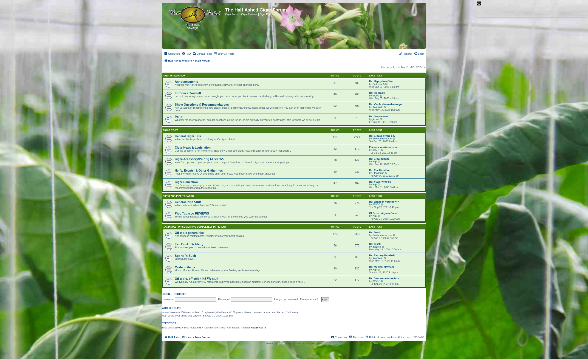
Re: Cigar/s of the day (382, 135)
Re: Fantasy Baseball (382, 255)
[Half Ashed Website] (194, 17)
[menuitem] (186, 54)
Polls (178, 117)
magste (377, 246)
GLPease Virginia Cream (383, 213)
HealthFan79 (258, 327)
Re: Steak (375, 244)
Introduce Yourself (188, 93)
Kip (375, 161)
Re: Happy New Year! (381, 81)
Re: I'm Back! (377, 92)
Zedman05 (378, 84)
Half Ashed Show (174, 75)
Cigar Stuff (170, 130)
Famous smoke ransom (383, 147)
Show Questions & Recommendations (202, 104)
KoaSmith (378, 107)
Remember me (308, 299)
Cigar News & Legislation (193, 147)
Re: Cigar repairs (379, 158)
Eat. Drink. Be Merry (189, 244)
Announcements (186, 81)
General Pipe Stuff (188, 202)
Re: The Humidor (379, 170)
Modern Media (185, 267)
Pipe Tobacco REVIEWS (192, 213)
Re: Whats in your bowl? (384, 201)
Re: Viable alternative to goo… (387, 104)
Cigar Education (186, 182)
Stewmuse (378, 173)
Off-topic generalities (189, 233)
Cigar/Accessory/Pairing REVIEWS (199, 159)
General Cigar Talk (188, 136)
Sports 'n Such (185, 255)
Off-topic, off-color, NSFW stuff (196, 278)
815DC (376, 150)
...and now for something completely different (194, 227)
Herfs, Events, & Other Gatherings (199, 170)
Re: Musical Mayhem (381, 267)
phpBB (282, 343)
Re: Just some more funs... (385, 278)
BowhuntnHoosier (382, 138)
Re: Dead (374, 232)
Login (166, 294)
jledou (376, 95)
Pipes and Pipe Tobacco (178, 196)
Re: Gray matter (378, 116)
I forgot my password (286, 299)
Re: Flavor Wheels (380, 181)
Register (180, 294)
